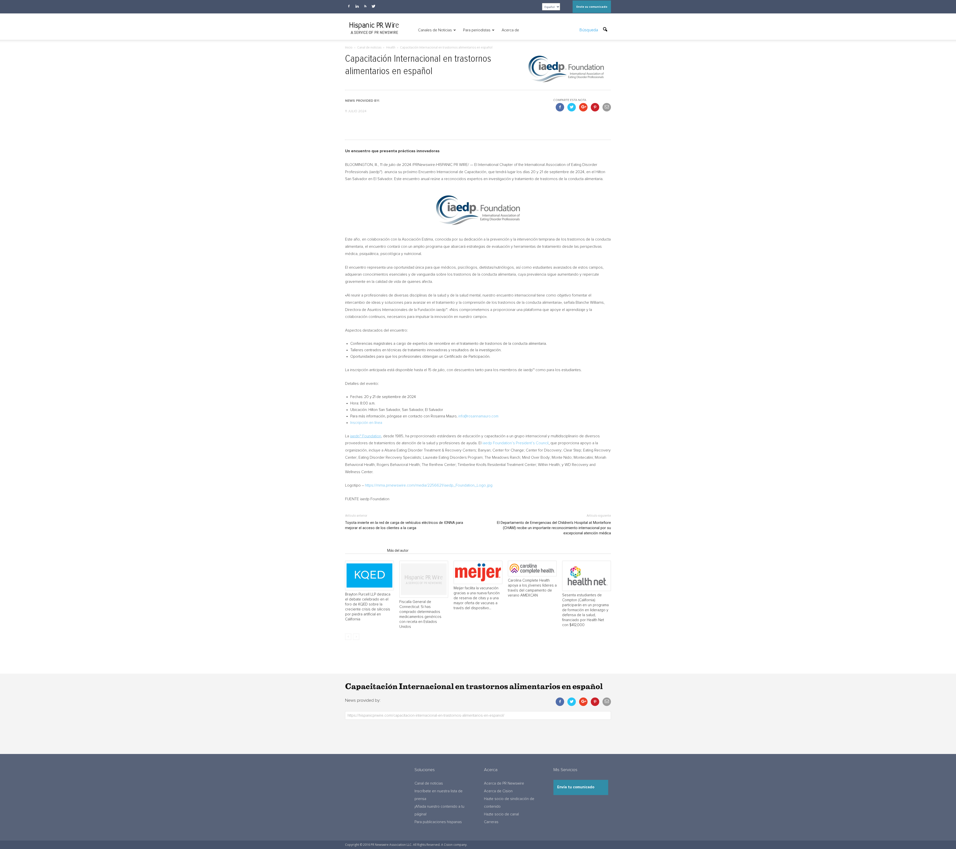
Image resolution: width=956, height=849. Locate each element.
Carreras (491, 822)
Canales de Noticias (435, 30)
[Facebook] (349, 6)
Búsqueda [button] (589, 30)
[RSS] (365, 6)
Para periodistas (476, 30)
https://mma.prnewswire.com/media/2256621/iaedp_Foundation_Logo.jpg (428, 485)
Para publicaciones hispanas (438, 822)
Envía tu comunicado (575, 787)
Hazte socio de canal (501, 814)
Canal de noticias (429, 783)
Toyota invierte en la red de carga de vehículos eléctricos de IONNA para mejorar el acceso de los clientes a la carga (404, 525)
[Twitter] (373, 6)
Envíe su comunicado (591, 6)
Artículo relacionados (364, 550)
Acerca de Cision (498, 791)
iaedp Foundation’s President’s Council (515, 443)
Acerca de (510, 30)
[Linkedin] (357, 6)
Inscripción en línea (366, 423)
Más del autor (398, 550)
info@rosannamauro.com (478, 416)
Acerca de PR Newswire (504, 783)
